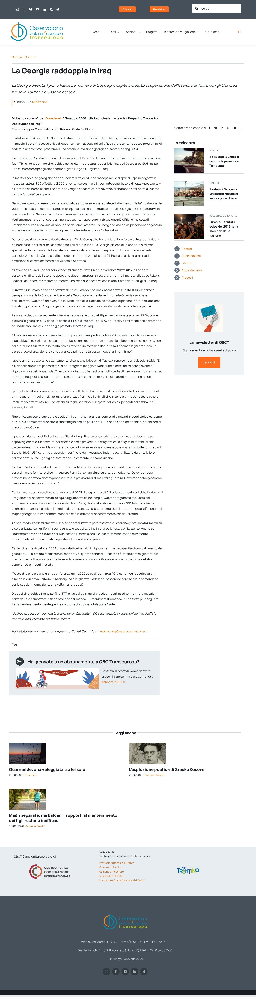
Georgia (17, 57)
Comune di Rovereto (111, 871)
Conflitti (30, 57)
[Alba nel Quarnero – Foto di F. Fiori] (27, 744)
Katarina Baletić (35, 826)
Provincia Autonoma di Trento (116, 863)
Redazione (39, 102)
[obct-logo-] (37, 20)
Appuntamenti (192, 270)
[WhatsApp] (228, 128)
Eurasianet (53, 118)
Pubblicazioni (191, 256)
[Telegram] (234, 128)
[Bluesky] (216, 128)
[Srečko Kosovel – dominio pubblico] (147, 744)
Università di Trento (111, 876)
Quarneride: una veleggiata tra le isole (47, 769)
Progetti (187, 277)
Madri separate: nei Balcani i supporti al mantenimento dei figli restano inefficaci (63, 818)
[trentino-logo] (188, 867)
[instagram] (17, 9)
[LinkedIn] (222, 128)
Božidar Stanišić (155, 775)
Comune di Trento (110, 867)
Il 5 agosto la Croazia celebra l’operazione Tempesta (224, 161)
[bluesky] (30, 9)
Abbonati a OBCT (114, 682)
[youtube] (37, 9)
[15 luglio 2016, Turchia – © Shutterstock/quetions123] (189, 215)
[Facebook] (209, 128)
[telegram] (57, 9)
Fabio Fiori (31, 775)
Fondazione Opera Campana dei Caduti (122, 880)
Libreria (187, 263)
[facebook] (23, 9)
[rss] (51, 9)
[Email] (241, 128)
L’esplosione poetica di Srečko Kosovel (167, 769)
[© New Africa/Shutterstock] (27, 790)
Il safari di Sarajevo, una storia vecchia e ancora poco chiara (223, 193)
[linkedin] (44, 9)
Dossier (187, 249)
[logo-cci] (50, 864)
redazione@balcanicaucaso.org (122, 631)
